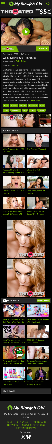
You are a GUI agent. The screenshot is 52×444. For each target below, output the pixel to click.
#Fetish (6, 110)
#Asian (6, 105)
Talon (23, 61)
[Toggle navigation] (3, 4)
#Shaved (32, 110)
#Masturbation (16, 110)
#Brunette (23, 105)
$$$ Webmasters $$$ (33, 425)
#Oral (25, 110)
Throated (16, 65)
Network (12, 425)
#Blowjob (14, 105)
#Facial (42, 105)
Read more (35, 100)
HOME (9, 422)
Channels (22, 422)
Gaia (18, 61)
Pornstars (39, 422)
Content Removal (26, 428)
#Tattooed (42, 110)
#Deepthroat (33, 105)
